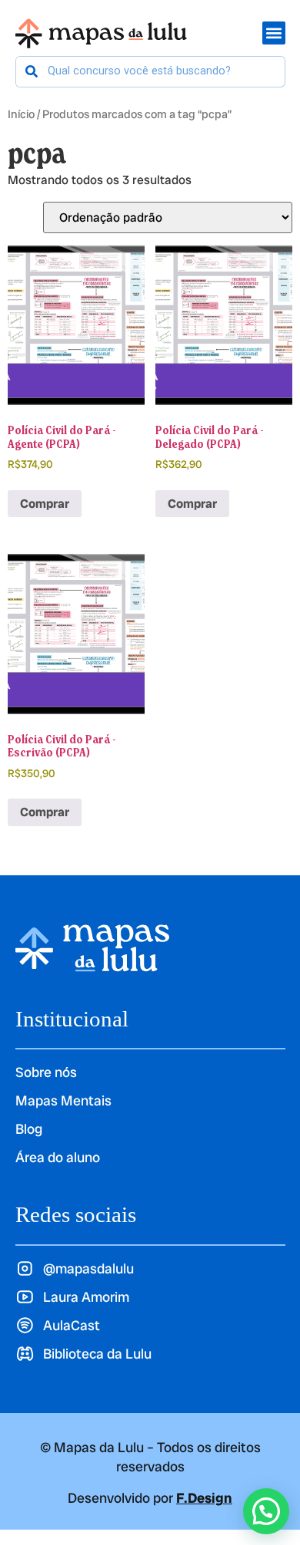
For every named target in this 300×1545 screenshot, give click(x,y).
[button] (266, 1511)
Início (21, 114)
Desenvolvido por (150, 1498)
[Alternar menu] (273, 32)
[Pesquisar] (32, 72)
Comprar (44, 504)
